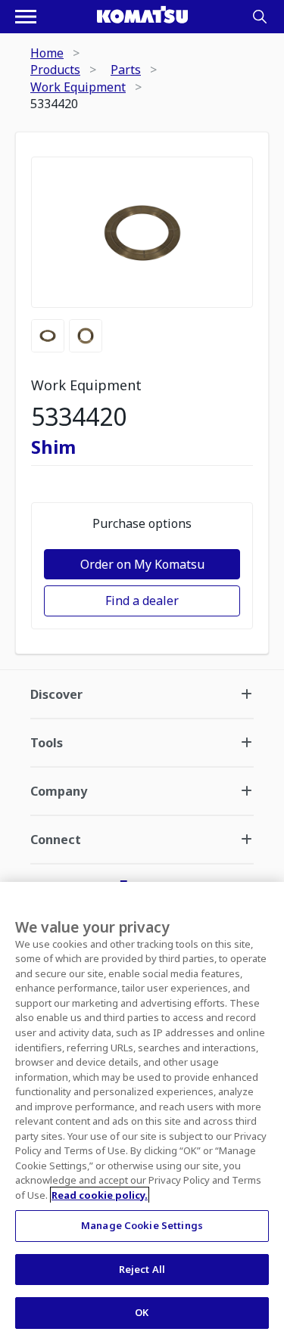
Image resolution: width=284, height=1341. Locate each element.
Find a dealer (142, 600)
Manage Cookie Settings (142, 1225)
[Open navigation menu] (25, 16)
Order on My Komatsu (142, 564)
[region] (142, 1111)
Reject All (142, 1269)
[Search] (260, 17)
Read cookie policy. (99, 1195)
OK (141, 1312)
